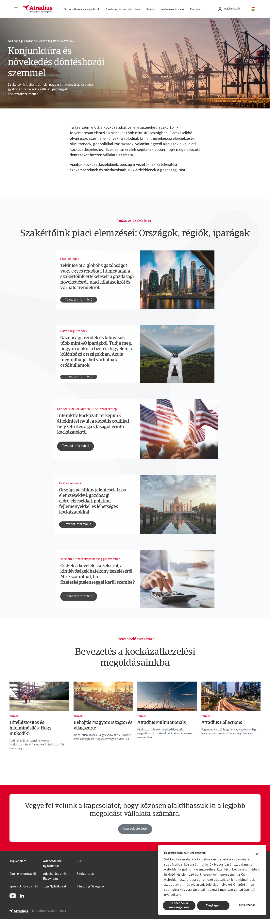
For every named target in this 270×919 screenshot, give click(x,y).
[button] (16, 9)
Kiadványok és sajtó (172, 9)
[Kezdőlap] (38, 9)
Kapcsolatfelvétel (135, 828)
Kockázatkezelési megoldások (82, 9)
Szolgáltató (85, 874)
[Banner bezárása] (256, 854)
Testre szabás (246, 905)
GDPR (80, 861)
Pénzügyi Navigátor (91, 886)
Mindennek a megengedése (179, 905)
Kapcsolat (195, 9)
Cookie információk (23, 874)
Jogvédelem (17, 861)
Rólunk (150, 9)
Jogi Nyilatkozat (54, 886)
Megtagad (213, 905)
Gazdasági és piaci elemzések (123, 9)
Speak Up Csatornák (23, 886)
